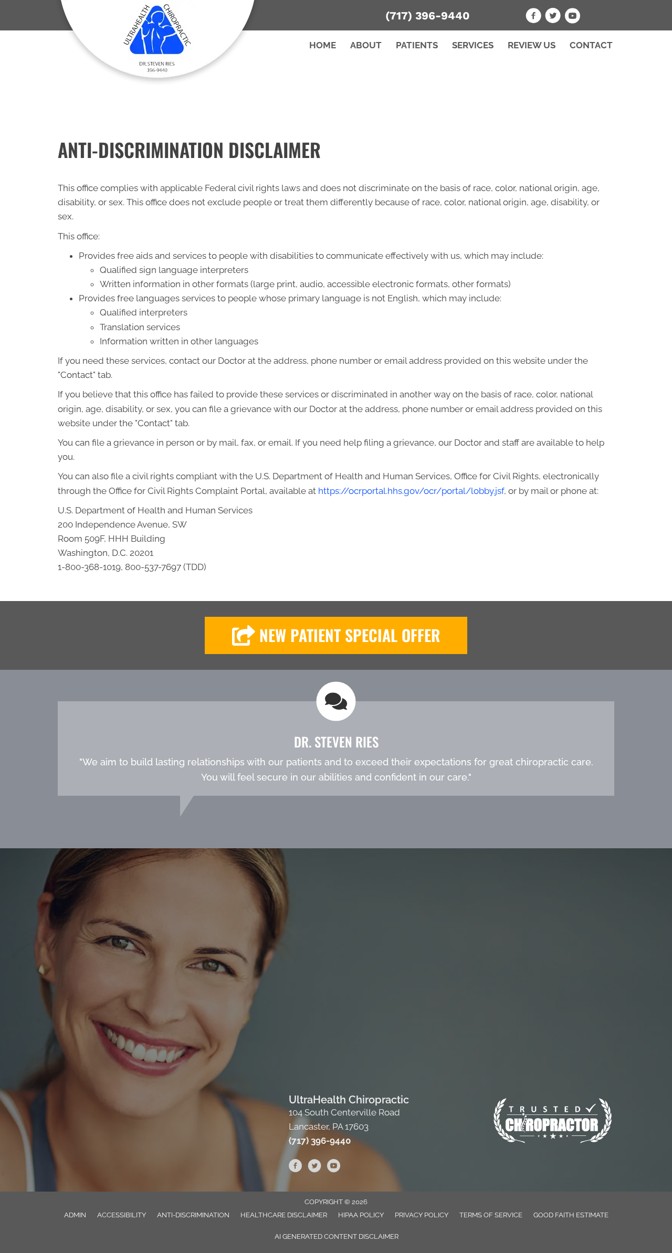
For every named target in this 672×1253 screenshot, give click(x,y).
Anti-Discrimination (193, 1215)
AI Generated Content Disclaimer (336, 1236)
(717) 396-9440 (427, 15)
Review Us (531, 45)
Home (322, 45)
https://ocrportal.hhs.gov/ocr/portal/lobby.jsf (411, 491)
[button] (336, 635)
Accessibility (121, 1215)
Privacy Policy (421, 1215)
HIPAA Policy (361, 1215)
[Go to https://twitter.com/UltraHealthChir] (553, 17)
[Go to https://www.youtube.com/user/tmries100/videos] (572, 17)
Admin (75, 1215)
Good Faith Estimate (570, 1215)
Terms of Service (490, 1215)
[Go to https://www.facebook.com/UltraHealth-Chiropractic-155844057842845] (533, 17)
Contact (591, 45)
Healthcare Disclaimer (283, 1215)
